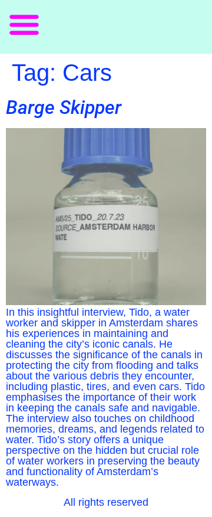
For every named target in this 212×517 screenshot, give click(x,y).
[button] (24, 24)
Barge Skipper (63, 107)
